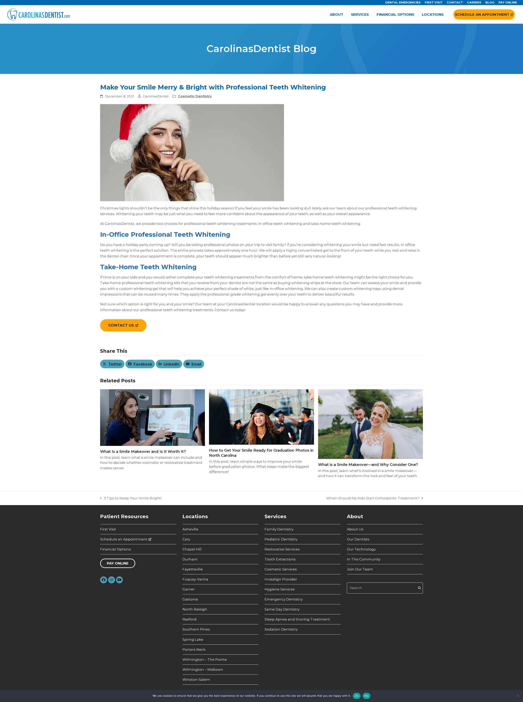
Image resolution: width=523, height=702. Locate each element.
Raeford (189, 619)
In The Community (363, 559)
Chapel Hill (192, 549)
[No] (518, 696)
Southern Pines (196, 629)
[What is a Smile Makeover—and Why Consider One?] (370, 424)
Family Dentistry (279, 529)
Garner (188, 589)
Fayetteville (192, 569)
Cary (186, 539)
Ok (357, 695)
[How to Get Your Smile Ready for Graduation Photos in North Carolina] (261, 417)
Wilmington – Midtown (202, 669)
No (367, 695)
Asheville (190, 529)
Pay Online (118, 563)
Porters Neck (194, 649)
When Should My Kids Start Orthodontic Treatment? (372, 498)
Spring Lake (192, 639)
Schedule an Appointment (124, 539)
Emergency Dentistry (284, 599)
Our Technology (361, 549)
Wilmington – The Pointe (204, 659)
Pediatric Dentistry (281, 539)
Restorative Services (282, 549)
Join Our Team (360, 569)
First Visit (108, 529)
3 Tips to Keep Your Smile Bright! (131, 498)
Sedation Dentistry (281, 629)
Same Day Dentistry (282, 609)
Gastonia (190, 599)
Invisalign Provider (281, 579)
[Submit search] (419, 588)
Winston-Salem (196, 679)
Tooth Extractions (280, 559)
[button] (112, 364)
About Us (355, 529)
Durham (190, 559)
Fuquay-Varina (195, 579)
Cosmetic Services (281, 569)
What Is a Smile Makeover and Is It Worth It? (143, 451)
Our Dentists (358, 539)
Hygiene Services (280, 589)
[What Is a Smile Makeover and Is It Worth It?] (152, 417)
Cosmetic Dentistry (195, 96)
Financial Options (115, 549)
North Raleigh (194, 609)
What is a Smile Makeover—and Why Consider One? (368, 464)
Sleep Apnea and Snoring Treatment (297, 619)
